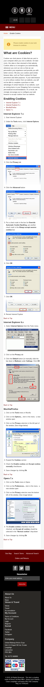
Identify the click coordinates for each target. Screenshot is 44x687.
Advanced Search (32, 553)
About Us (8, 597)
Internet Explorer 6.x (13, 105)
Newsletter (22, 574)
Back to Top (8, 318)
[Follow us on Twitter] (21, 568)
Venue (7, 606)
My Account (9, 619)
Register (8, 624)
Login (7, 621)
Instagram (8, 634)
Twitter (7, 632)
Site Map (8, 553)
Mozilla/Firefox (11, 107)
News (7, 600)
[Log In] (27, 20)
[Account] (21, 20)
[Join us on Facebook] (15, 568)
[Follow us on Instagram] (27, 568)
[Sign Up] (33, 20)
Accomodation (10, 611)
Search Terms (19, 553)
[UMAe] (22, 11)
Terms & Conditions (12, 616)
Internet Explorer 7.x (13, 103)
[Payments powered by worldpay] (15, 660)
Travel (7, 608)
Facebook (8, 630)
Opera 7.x (9, 110)
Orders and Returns (22, 558)
